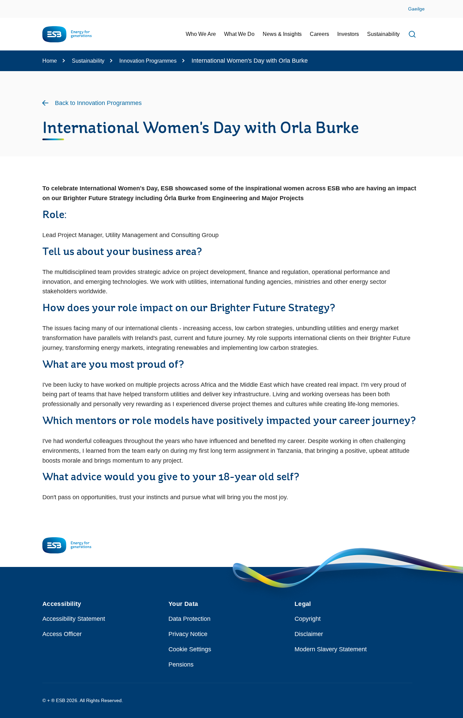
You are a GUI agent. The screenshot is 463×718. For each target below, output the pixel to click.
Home (49, 61)
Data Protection (189, 618)
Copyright (308, 618)
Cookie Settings (189, 649)
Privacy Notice (187, 634)
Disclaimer (309, 634)
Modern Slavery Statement (331, 649)
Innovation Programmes (148, 61)
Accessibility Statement (73, 618)
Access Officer (62, 634)
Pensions (181, 664)
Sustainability (88, 61)
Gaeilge (416, 9)
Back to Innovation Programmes (98, 103)
